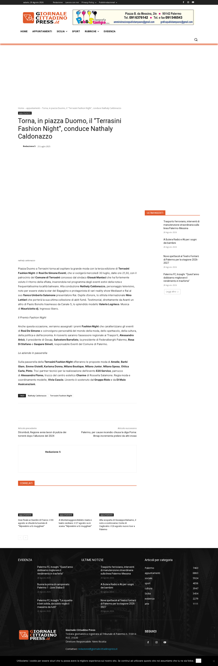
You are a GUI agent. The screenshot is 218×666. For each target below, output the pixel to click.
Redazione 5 (29, 146)
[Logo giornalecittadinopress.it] (45, 17)
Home (21, 108)
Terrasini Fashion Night (61, 395)
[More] (77, 155)
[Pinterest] (61, 155)
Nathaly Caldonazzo (37, 395)
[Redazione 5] (20, 146)
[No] (213, 661)
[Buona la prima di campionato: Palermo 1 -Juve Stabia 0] (26, 588)
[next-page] (26, 537)
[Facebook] (183, 2)
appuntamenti (33, 108)
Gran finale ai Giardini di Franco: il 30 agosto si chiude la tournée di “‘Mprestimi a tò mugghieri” (35, 523)
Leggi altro (171, 291)
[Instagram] (188, 2)
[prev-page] (20, 537)
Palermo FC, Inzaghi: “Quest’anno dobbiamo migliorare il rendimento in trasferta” (181, 277)
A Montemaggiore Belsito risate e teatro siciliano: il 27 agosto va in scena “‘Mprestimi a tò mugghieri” (75, 523)
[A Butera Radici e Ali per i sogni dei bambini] (153, 244)
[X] (54, 155)
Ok (198, 660)
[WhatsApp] (69, 155)
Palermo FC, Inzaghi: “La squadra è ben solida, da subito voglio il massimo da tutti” (54, 603)
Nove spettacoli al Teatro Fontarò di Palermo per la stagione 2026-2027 (181, 259)
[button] (196, 39)
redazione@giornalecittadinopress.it (98, 648)
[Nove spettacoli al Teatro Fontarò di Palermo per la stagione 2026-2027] (153, 260)
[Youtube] (193, 2)
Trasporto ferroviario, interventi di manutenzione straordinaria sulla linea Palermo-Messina (181, 224)
